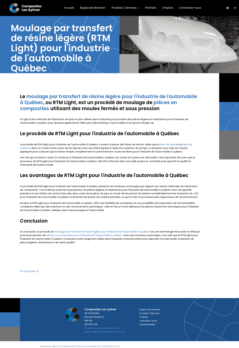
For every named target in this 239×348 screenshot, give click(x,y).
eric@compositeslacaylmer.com (101, 328)
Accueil (69, 8)
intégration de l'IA (69, 346)
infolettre (109, 346)
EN (235, 7)
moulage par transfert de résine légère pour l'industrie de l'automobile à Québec (108, 99)
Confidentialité (147, 324)
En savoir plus (28, 271)
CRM (103, 346)
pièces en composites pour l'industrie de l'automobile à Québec (84, 235)
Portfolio (150, 8)
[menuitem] (235, 7)
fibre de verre (168, 144)
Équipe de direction (92, 8)
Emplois (168, 8)
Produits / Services (124, 8)
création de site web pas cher (89, 346)
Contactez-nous (190, 8)
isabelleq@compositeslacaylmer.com (104, 331)
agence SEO (57, 346)
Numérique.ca (45, 346)
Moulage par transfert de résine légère (62, 33)
